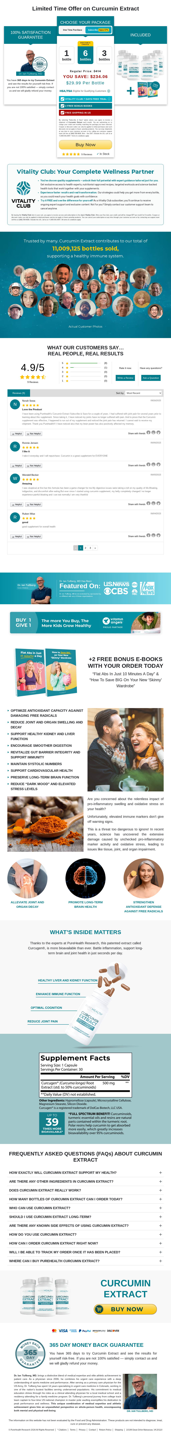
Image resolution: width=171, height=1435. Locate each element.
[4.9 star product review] (71, 154)
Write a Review (125, 378)
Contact (92, 1430)
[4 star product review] (29, 518)
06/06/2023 (156, 443)
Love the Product (32, 409)
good (25, 522)
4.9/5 (33, 367)
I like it (26, 451)
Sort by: (120, 393)
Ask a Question (151, 378)
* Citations (62, 1430)
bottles (85, 55)
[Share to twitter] (158, 432)
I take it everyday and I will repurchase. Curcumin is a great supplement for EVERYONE (65, 456)
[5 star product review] (30, 405)
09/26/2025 (156, 400)
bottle (66, 55)
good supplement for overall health (38, 526)
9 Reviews (32, 382)
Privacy (82, 1430)
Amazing (27, 483)
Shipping (119, 1430)
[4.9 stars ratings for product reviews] (32, 377)
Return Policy (105, 1430)
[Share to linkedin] (153, 432)
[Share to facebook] (148, 432)
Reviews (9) (19, 393)
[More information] (108, 91)
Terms (72, 1430)
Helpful (18, 433)
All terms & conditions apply (71, 220)
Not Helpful (35, 433)
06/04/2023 (156, 513)
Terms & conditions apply (80, 136)
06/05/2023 (156, 475)
